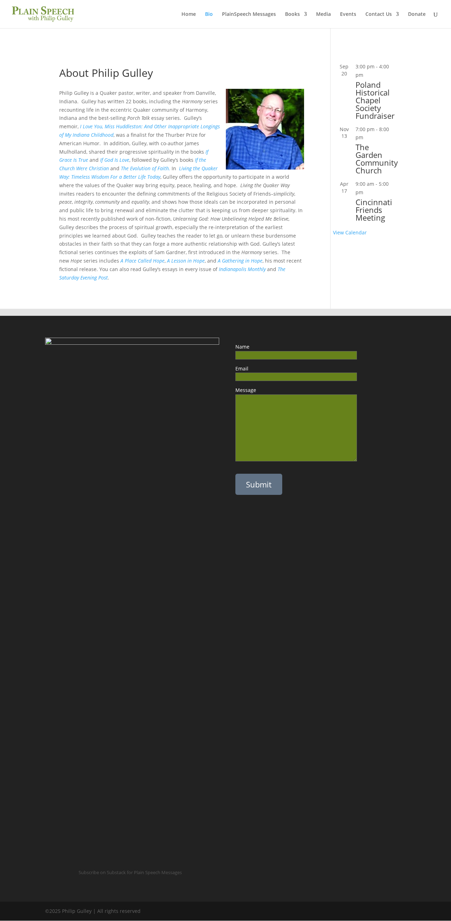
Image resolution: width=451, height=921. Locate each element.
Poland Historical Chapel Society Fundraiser (375, 100)
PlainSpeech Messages (249, 14)
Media (323, 14)
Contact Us (378, 14)
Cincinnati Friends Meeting (374, 210)
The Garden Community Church (377, 159)
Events (348, 14)
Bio (209, 14)
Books (292, 14)
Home (188, 14)
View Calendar (350, 232)
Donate (417, 14)
